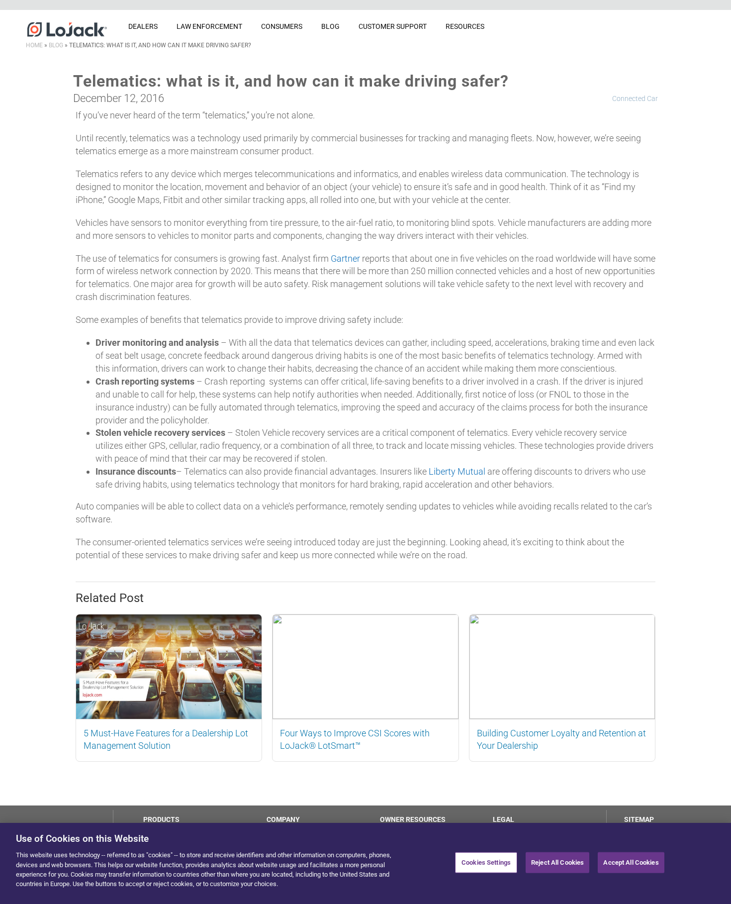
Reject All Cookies (557, 862)
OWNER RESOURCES (413, 819)
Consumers (281, 26)
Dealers (143, 26)
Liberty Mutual (457, 471)
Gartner (345, 258)
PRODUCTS (161, 819)
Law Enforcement (209, 26)
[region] (365, 863)
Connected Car (635, 98)
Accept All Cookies (630, 862)
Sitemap (639, 819)
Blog (330, 26)
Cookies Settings (486, 862)
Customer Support (393, 26)
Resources (465, 26)
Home (34, 45)
